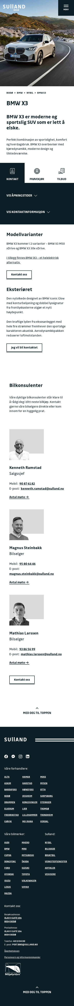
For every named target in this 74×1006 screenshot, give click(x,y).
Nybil (30, 92)
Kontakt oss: (12, 906)
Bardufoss (10, 789)
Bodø (9, 92)
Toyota (26, 874)
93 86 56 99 (27, 649)
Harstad (27, 783)
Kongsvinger (29, 802)
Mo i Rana (27, 821)
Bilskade (50, 848)
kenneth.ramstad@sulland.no (42, 488)
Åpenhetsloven (11, 950)
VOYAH (25, 886)
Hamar (26, 776)
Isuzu (7, 880)
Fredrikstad (11, 814)
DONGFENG (10, 861)
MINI (24, 848)
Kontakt (12, 179)
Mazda (8, 893)
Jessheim (27, 795)
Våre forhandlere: (16, 768)
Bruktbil (50, 855)
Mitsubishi (28, 855)
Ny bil (48, 842)
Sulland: (50, 834)
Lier (24, 808)
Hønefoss (28, 789)
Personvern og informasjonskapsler (22, 957)
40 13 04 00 (19, 941)
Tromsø (44, 808)
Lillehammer (29, 814)
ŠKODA (25, 861)
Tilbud (61, 179)
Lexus (7, 886)
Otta (43, 789)
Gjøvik (8, 821)
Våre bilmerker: (14, 834)
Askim (7, 783)
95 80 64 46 (27, 564)
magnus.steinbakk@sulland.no (31, 574)
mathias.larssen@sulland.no (41, 654)
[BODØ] (14, 6)
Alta (7, 776)
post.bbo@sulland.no (25, 944)
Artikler (50, 867)
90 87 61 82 (27, 483)
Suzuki (25, 867)
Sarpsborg (46, 795)
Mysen (43, 783)
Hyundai (9, 874)
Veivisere (50, 874)
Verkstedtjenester (56, 861)
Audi (6, 842)
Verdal (44, 821)
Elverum (9, 808)
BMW (20, 92)
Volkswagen (29, 880)
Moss (43, 776)
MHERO (25, 842)
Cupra (7, 855)
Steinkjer (45, 802)
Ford (7, 867)
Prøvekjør (37, 179)
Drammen (9, 802)
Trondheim (46, 814)
